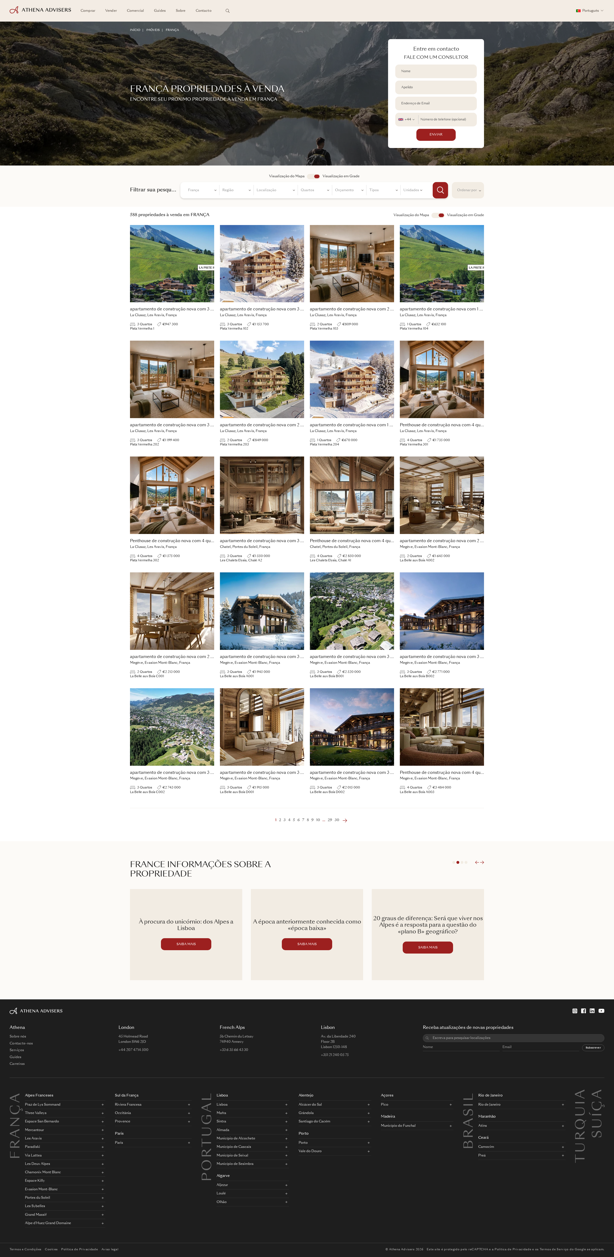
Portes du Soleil (37, 1197)
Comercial (135, 10)
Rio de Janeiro (490, 1095)
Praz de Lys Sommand (42, 1104)
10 (318, 820)
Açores (387, 1095)
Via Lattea (33, 1155)
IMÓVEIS (153, 30)
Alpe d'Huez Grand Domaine (48, 1223)
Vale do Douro (310, 1151)
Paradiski (32, 1147)
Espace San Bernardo (42, 1121)
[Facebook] (583, 1011)
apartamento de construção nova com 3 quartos (178, 309)
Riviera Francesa (128, 1104)
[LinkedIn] (592, 1011)
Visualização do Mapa (287, 176)
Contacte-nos (21, 1043)
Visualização (438, 215)
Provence (122, 1121)
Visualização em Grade (341, 176)
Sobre (181, 10)
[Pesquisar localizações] (228, 11)
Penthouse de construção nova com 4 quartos (445, 425)
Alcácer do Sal (310, 1104)
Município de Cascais (234, 1147)
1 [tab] (453, 862)
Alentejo (306, 1095)
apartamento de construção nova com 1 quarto (446, 309)
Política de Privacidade (79, 1249)
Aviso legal (109, 1249)
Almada (223, 1130)
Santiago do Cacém (314, 1121)
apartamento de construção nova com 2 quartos (358, 309)
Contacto (204, 10)
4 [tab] (466, 862)
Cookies (51, 1249)
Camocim (486, 1147)
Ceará (483, 1138)
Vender (111, 10)
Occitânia (123, 1113)
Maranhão (487, 1117)
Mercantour (34, 1130)
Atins (482, 1125)
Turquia (581, 1094)
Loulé (221, 1193)
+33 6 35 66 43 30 (234, 1050)
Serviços (17, 1050)
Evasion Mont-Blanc (41, 1189)
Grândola (306, 1113)
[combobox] (407, 119)
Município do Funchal (398, 1125)
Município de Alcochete (236, 1138)
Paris (119, 1134)
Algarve (223, 1176)
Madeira (388, 1117)
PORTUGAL (208, 1136)
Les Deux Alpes (37, 1164)
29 (330, 820)
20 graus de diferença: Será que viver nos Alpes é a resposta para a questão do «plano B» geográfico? (307, 925)
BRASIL (469, 1120)
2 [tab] (457, 862)
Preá (482, 1155)
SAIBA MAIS (186, 944)
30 (337, 820)
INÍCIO (135, 30)
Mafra (221, 1113)
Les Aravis (33, 1138)
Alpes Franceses (39, 1095)
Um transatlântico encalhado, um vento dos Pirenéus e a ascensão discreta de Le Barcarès (428, 925)
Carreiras (17, 1064)
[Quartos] (315, 191)
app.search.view (313, 176)
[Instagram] (575, 1011)
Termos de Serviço (554, 1249)
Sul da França (126, 1095)
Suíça (598, 1094)
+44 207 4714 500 (133, 1050)
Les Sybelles (35, 1206)
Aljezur (222, 1185)
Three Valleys (36, 1113)
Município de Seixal (232, 1155)
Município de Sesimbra (235, 1164)
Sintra (221, 1121)
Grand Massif (36, 1214)
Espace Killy (35, 1180)
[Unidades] (413, 191)
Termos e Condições (25, 1249)
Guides (160, 10)
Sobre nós (18, 1036)
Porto (304, 1134)
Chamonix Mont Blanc (43, 1172)
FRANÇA (172, 30)
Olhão (222, 1202)
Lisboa (222, 1095)
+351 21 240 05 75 (335, 1055)
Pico (384, 1104)
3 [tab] (461, 862)
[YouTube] (601, 1011)
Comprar (88, 10)
